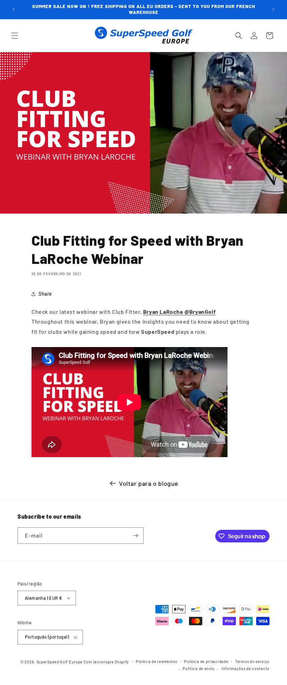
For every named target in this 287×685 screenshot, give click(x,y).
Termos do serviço (252, 661)
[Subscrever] (135, 535)
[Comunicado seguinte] (273, 9)
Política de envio (199, 668)
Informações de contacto (246, 668)
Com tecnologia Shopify (106, 661)
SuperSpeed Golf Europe (59, 661)
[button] (14, 35)
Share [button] (45, 294)
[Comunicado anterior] (13, 9)
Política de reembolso (156, 661)
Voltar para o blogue (148, 483)
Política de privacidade (206, 661)
